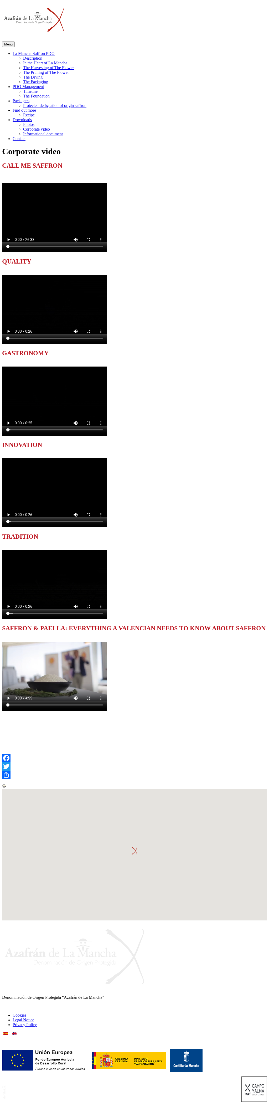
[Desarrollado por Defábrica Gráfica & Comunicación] (4, 1097)
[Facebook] (134, 758)
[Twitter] (134, 766)
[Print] (4, 786)
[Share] (134, 775)
